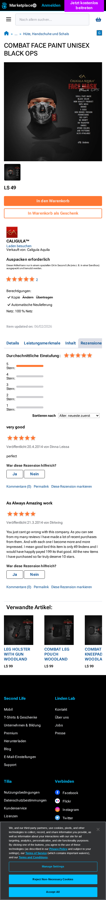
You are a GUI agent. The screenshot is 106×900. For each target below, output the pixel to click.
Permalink (41, 486)
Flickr (66, 801)
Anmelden (51, 5)
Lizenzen (11, 816)
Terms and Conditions (33, 857)
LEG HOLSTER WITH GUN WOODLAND (17, 654)
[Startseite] (6, 34)
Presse (60, 733)
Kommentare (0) (18, 486)
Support (10, 765)
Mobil (8, 709)
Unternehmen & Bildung (22, 725)
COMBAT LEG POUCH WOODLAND (56, 654)
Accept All (53, 891)
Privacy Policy (58, 848)
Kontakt (61, 709)
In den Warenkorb (53, 201)
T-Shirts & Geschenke (20, 717)
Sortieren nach (44, 416)
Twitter (67, 818)
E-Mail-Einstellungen (20, 757)
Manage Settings (53, 866)
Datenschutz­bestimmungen (25, 800)
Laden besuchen (19, 246)
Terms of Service (36, 853)
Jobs (59, 725)
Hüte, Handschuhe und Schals (46, 34)
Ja (15, 474)
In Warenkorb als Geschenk (53, 213)
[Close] (98, 829)
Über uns (62, 717)
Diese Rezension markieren (71, 486)
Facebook (70, 793)
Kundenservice (15, 808)
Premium (11, 733)
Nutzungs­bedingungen (22, 792)
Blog (7, 749)
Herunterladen (15, 741)
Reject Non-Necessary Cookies (53, 879)
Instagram (70, 810)
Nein (34, 474)
